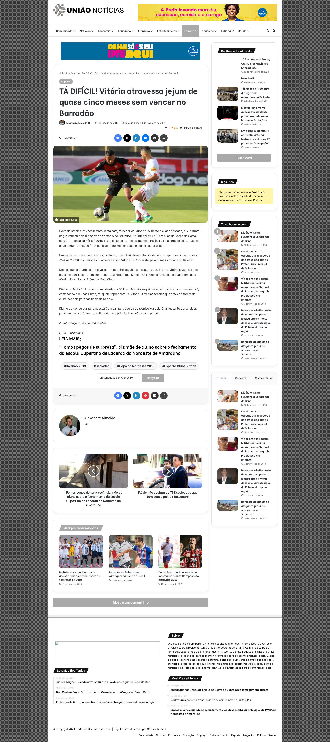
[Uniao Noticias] (88, 10)
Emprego (144, 31)
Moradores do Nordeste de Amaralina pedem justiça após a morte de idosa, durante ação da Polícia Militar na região (256, 320)
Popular (221, 378)
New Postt (247, 78)
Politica (226, 31)
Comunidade (64, 31)
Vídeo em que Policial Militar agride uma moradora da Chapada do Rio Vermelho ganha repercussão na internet (255, 288)
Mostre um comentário (131, 602)
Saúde (242, 31)
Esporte (189, 31)
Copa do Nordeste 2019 (137, 366)
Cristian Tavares (156, 729)
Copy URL (153, 378)
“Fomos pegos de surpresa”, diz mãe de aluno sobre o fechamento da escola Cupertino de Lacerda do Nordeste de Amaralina (128, 349)
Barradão (102, 366)
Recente (240, 378)
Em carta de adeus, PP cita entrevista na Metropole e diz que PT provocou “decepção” (255, 137)
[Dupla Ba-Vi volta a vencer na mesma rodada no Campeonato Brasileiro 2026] (180, 551)
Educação (124, 31)
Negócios (208, 31)
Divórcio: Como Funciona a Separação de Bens (255, 236)
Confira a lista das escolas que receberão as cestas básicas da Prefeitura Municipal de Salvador (255, 259)
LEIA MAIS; (70, 338)
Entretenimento (167, 31)
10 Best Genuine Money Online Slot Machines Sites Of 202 (255, 63)
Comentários (263, 378)
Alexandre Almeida (76, 122)
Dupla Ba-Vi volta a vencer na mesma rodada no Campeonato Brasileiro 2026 (178, 575)
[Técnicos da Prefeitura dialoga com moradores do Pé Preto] (227, 94)
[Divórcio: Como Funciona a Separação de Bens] (227, 236)
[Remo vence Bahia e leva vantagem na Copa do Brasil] (130, 551)
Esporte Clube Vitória (180, 366)
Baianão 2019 (76, 366)
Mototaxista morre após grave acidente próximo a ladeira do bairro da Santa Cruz (254, 113)
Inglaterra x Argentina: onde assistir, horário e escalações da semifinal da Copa (79, 575)
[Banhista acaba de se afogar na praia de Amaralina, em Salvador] (227, 345)
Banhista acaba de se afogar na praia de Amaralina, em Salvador (255, 347)
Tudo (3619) (244, 157)
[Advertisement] (244, 558)
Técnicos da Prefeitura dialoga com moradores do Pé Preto (255, 92)
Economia (104, 31)
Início (64, 73)
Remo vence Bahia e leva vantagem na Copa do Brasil (127, 574)
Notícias (85, 31)
